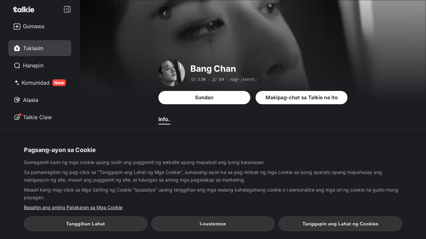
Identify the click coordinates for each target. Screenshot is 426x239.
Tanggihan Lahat (85, 223)
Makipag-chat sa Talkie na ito (302, 97)
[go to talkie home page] (25, 9)
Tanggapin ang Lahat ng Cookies (340, 223)
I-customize (213, 223)
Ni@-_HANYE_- (244, 79)
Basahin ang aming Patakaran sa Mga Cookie (73, 207)
